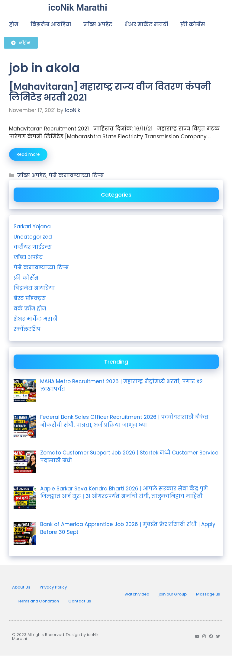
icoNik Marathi (77, 7)
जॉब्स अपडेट (97, 24)
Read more (28, 154)
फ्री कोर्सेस (192, 24)
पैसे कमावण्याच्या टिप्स (76, 175)
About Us (21, 587)
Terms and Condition (38, 601)
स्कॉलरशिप (27, 329)
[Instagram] (204, 636)
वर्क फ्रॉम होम (30, 308)
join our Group (173, 594)
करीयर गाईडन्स (33, 247)
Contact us (79, 601)
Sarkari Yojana (32, 226)
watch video (137, 594)
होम (13, 24)
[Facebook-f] (211, 636)
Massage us (208, 594)
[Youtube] (197, 636)
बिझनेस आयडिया (51, 24)
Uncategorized (33, 236)
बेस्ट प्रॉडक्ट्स (30, 298)
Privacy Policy (53, 587)
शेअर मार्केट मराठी (146, 24)
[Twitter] (218, 636)
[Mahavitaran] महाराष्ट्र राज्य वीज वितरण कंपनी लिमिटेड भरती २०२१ (110, 92)
